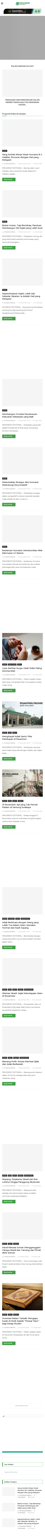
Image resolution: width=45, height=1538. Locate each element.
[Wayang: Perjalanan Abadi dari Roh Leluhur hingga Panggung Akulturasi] (22, 1157)
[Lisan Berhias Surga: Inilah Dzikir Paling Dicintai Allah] (22, 646)
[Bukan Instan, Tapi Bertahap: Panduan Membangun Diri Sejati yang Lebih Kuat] (22, 203)
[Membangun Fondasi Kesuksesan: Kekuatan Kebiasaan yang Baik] (22, 392)
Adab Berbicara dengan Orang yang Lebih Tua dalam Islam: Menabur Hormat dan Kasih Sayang (20, 925)
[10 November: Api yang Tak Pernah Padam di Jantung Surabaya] (22, 783)
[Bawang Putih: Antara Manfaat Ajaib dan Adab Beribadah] (22, 1040)
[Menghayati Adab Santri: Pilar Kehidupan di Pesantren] (22, 714)
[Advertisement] (22, 352)
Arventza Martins (9, 163)
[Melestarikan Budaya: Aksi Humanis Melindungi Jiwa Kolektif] (22, 460)
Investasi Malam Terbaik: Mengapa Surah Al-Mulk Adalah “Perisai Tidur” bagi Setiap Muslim (20, 1321)
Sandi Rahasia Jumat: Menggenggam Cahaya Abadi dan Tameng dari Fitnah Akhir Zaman (21, 1250)
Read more (8, 179)
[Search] (43, 4)
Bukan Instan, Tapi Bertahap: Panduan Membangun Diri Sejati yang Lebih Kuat (29, 1506)
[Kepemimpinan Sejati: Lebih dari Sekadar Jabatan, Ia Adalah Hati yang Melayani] (22, 272)
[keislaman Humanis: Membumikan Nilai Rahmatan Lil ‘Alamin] (22, 528)
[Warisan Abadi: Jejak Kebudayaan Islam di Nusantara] (22, 971)
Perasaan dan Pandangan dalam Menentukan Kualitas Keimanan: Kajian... (22, 102)
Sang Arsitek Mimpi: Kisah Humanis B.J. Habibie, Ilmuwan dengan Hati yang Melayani (22, 157)
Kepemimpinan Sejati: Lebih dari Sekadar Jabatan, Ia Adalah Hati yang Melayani (21, 296)
